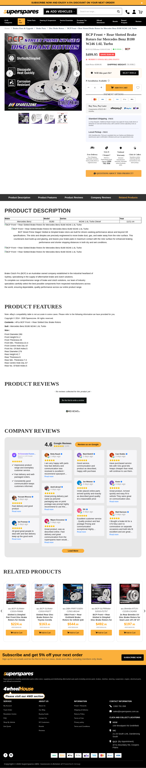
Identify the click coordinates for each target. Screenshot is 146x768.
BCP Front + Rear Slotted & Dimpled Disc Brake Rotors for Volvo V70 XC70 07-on (73, 620)
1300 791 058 (107, 162)
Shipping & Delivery (81, 710)
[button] (10, 21)
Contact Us (43, 718)
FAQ (5, 718)
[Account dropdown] (134, 12)
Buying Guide (43, 714)
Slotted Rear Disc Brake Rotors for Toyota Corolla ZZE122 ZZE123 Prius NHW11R (16, 620)
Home (7, 28)
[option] (73, 2)
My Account (7, 706)
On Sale (20, 21)
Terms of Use (79, 718)
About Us (42, 706)
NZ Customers (44, 722)
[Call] (127, 11)
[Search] (118, 11)
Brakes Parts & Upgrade (23, 28)
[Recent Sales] (5, 752)
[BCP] (127, 49)
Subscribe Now (132, 657)
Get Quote (7, 726)
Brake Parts (31, 20)
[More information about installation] (109, 80)
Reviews (138, 21)
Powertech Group (71, 764)
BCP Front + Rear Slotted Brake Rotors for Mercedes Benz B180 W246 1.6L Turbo (102, 28)
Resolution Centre (9, 714)
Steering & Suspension (48, 20)
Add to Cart (121, 88)
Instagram (74, 3)
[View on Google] (46, 455)
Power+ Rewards (80, 706)
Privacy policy (79, 722)
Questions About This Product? (114, 173)
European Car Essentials (82, 21)
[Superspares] (21, 11)
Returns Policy (79, 714)
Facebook (57, 3)
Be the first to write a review (73, 400)
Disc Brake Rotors (56, 28)
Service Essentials (66, 20)
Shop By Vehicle (9, 722)
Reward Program (124, 21)
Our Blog (42, 710)
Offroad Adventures (101, 21)
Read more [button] (48, 476)
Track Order (7, 710)
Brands (115, 21)
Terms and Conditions (82, 726)
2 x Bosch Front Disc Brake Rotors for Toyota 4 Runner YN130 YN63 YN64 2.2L (129, 620)
